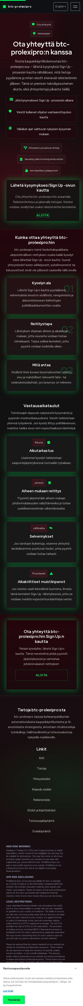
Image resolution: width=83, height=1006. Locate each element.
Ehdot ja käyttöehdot (41, 810)
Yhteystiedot (41, 779)
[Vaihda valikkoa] (75, 6)
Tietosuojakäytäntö (41, 821)
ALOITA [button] (43, 215)
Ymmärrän (14, 999)
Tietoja (41, 768)
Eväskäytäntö (41, 831)
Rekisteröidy (41, 800)
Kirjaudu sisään (41, 789)
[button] (60, 6)
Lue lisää (8, 990)
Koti (41, 758)
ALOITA (41, 675)
